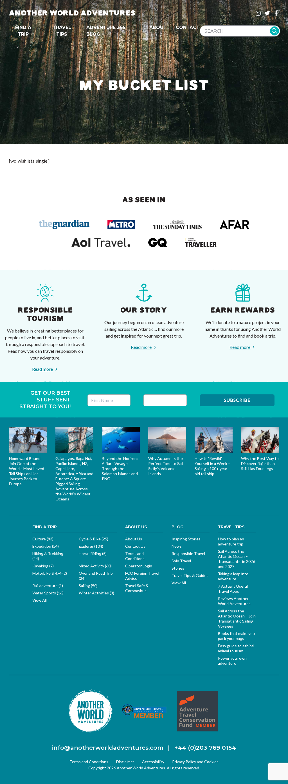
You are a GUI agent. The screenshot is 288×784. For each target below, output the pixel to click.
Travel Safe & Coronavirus (136, 588)
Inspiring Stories (186, 538)
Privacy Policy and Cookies (195, 761)
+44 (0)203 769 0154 (205, 747)
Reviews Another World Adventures (234, 601)
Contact (188, 27)
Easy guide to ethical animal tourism (236, 648)
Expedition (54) (45, 546)
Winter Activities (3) (96, 592)
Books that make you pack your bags (236, 636)
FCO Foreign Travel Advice (142, 576)
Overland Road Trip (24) (96, 576)
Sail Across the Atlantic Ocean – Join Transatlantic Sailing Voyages (237, 618)
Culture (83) (42, 538)
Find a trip (23, 31)
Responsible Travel (188, 553)
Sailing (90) (88, 585)
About (158, 27)
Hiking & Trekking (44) (47, 556)
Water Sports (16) (48, 592)
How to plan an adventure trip (231, 541)
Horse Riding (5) (93, 553)
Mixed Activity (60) (95, 565)
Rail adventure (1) (47, 585)
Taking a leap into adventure (233, 576)
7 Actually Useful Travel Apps (233, 589)
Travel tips (62, 31)
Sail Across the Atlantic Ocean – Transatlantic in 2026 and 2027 (236, 559)
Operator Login (138, 565)
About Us (133, 538)
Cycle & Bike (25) (93, 538)
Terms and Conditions (135, 556)
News (177, 546)
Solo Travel (181, 560)
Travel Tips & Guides (190, 575)
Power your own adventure (232, 661)
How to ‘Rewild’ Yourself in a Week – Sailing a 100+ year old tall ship (212, 466)
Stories (178, 568)
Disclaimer (125, 761)
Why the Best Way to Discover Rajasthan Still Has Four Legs (260, 463)
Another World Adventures (72, 13)
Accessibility (153, 761)
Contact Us (135, 546)
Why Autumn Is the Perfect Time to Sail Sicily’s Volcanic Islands (165, 466)
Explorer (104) (91, 546)
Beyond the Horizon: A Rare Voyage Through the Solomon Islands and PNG (120, 468)
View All (39, 600)
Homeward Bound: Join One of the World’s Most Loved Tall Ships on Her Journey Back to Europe (26, 471)
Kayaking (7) (43, 565)
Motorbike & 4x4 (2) (49, 573)
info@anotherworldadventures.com (107, 747)
